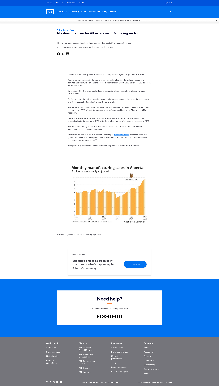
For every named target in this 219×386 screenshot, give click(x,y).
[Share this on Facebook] (58, 53)
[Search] (173, 12)
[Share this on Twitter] (63, 53)
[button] (216, 20)
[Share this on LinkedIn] (67, 53)
